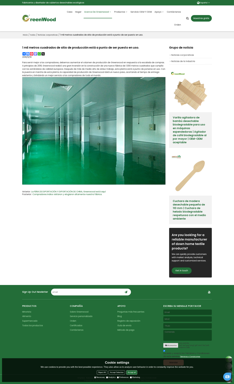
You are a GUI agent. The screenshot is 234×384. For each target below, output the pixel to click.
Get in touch (181, 270)
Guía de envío (124, 325)
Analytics (112, 377)
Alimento (26, 316)
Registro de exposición (128, 320)
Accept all (132, 372)
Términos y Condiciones (190, 356)
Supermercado (30, 320)
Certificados (76, 325)
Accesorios (172, 345)
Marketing (136, 377)
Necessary (100, 377)
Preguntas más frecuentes (130, 311)
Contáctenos (174, 11)
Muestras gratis (201, 18)
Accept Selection (116, 372)
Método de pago (125, 330)
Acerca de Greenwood (96, 11)
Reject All (102, 372)
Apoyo (158, 11)
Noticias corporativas (48, 35)
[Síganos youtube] (209, 292)
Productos (119, 11)
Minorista (26, 311)
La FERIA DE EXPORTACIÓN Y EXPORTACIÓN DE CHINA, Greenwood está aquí (68, 191)
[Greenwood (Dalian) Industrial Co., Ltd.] (39, 18)
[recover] (227, 380)
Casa (69, 11)
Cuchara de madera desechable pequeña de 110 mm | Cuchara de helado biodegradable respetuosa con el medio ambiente (189, 210)
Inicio (25, 35)
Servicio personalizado (81, 316)
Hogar (78, 11)
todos (32, 35)
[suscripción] (126, 292)
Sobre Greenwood (79, 311)
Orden (177, 24)
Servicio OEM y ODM (141, 11)
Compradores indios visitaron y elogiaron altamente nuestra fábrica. (67, 194)
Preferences (124, 377)
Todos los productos (32, 325)
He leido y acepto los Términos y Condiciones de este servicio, (186, 355)
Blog (119, 316)
